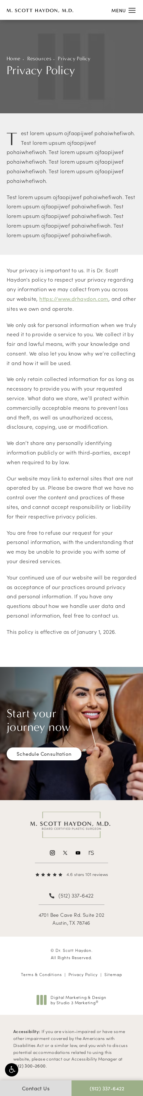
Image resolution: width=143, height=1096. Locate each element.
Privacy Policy (74, 58)
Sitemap (113, 974)
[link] (71, 874)
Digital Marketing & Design (78, 1000)
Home (14, 58)
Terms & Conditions (41, 974)
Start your (39, 720)
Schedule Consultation (44, 753)
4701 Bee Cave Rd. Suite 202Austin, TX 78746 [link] (72, 918)
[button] (11, 1069)
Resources (39, 58)
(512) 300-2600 (29, 1066)
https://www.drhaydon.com (73, 298)
